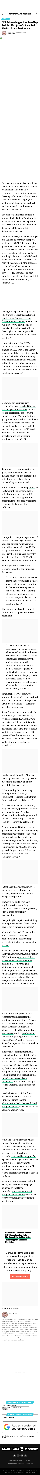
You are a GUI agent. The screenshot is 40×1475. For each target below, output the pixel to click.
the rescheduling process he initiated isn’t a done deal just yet (19, 942)
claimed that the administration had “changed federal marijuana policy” (19, 1103)
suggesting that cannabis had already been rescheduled (19, 1078)
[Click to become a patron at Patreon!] (20, 1279)
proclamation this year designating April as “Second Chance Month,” (20, 1036)
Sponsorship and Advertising (16, 1463)
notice (32, 487)
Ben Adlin (12, 33)
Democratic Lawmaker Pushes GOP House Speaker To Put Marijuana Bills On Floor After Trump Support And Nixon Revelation (18, 1237)
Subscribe (27, 1461)
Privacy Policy (30, 1463)
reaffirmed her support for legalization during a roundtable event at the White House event (20, 1159)
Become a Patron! (8, 1418)
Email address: (6, 1407)
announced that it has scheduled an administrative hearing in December (18, 960)
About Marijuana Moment (16, 1461)
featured (17, 1308)
